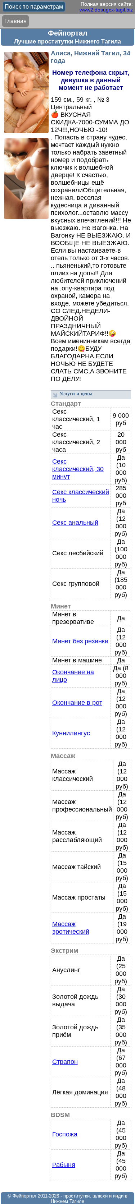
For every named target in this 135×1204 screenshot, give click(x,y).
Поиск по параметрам (34, 7)
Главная (15, 21)
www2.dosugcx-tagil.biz (106, 10)
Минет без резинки (80, 641)
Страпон (65, 1061)
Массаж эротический (70, 927)
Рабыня (63, 1164)
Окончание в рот (77, 702)
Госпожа (64, 1134)
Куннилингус (71, 733)
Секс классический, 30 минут (78, 469)
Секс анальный (75, 522)
